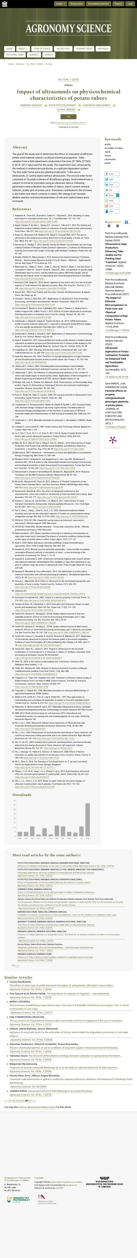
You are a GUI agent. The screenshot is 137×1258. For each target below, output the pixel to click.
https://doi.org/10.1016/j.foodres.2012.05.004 (53, 241)
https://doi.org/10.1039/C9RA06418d (72, 516)
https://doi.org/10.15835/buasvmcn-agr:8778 (43, 487)
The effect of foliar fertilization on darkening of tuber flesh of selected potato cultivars (56, 925)
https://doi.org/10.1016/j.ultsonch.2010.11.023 (35, 304)
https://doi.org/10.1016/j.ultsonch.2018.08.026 (35, 391)
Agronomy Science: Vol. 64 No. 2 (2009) (36, 941)
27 (29, 1100)
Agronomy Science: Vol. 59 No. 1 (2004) (31, 1039)
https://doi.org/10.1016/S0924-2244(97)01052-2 (70, 703)
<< (5, 1100)
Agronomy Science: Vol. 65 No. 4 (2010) (35, 918)
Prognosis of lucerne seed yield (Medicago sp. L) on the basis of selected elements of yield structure (63, 1067)
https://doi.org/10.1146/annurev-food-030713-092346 (42, 288)
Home (11, 64)
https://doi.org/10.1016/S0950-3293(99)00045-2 (36, 674)
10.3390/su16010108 (116, 376)
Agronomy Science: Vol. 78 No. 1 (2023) (31, 997)
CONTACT (34, 54)
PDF (68, 117)
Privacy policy (77, 4)
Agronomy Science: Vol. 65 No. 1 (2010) (31, 1094)
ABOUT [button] (22, 48)
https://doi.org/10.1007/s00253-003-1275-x (56, 738)
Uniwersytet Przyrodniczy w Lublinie (66, 1182)
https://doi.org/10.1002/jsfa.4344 (46, 507)
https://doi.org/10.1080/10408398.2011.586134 (68, 632)
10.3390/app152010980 (118, 273)
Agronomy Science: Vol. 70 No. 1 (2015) (31, 1024)
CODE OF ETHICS (42, 48)
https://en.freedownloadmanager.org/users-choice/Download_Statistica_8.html (50, 594)
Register (118, 4)
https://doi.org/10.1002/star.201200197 (32, 777)
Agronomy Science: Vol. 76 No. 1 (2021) (35, 950)
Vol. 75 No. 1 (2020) (35, 64)
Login (130, 4)
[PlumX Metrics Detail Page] (113, 440)
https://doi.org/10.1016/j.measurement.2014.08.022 (37, 478)
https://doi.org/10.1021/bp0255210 (30, 729)
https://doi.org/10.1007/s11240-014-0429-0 (34, 610)
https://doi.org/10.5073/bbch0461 (29, 279)
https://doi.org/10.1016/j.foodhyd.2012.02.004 (35, 787)
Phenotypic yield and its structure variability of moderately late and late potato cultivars (56, 872)
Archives (20, 64)
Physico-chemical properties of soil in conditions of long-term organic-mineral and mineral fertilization (64, 1047)
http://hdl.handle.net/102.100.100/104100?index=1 (39, 645)
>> (18, 965)
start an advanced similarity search (37, 1107)
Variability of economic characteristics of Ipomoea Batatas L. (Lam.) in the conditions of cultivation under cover (67, 915)
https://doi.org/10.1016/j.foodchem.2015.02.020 (60, 231)
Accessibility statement (98, 4)
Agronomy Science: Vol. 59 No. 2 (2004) (31, 989)
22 (13, 1100)
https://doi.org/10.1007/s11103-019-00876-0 (34, 330)
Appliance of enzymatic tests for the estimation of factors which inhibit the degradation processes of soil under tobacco (69, 1034)
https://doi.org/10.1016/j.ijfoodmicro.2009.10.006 (36, 221)
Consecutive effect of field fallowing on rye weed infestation (60, 1091)
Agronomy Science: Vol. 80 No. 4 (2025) (36, 908)
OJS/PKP (59, 1188)
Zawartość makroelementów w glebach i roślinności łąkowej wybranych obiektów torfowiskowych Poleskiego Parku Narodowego (71, 1081)
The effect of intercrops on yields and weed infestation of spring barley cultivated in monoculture (61, 985)
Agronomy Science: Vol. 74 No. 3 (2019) (35, 885)
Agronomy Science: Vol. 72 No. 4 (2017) (35, 895)
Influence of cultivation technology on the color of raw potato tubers (48, 866)
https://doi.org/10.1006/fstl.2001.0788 (31, 687)
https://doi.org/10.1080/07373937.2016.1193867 (36, 439)
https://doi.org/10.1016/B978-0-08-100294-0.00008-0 (38, 658)
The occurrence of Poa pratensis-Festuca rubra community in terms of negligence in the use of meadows (66, 1020)
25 (23, 1100)
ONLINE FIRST (63, 48)
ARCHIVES (103, 48)
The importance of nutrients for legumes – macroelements (77, 993)
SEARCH (49, 54)
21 (10, 1100)
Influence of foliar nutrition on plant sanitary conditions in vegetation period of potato (55, 957)
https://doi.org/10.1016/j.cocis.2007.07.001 (64, 353)
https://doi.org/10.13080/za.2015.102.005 (46, 577)
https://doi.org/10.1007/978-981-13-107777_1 (35, 767)
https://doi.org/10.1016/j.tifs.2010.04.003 (32, 587)
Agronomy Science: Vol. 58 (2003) (28, 1086)
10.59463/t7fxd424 (115, 427)
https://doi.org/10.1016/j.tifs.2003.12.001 (32, 401)
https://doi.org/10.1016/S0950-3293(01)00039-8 (45, 600)
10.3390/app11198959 (117, 330)
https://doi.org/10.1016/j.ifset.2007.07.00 (41, 758)
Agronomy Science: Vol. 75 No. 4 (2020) (35, 876)
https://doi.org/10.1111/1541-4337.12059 (57, 468)
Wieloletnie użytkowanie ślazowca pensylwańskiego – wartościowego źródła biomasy (55, 947)
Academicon (71, 1185)
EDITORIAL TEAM (15, 54)
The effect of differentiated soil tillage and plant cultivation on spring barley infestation (74, 1055)
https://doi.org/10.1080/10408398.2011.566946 (35, 623)
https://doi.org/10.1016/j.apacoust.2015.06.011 (57, 497)
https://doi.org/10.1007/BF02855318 (31, 362)
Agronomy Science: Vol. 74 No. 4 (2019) (96, 866)
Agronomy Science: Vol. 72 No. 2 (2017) (31, 1012)
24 (20, 1100)
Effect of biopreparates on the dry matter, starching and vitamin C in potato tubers (54, 882)
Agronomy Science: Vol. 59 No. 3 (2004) (31, 1071)
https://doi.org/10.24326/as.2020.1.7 (71, 122)
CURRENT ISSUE (84, 48)
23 (16, 1100)
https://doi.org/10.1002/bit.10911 (58, 748)
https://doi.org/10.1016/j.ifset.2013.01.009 (33, 317)
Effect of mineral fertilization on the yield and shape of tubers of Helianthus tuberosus (56, 892)
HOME (10, 48)
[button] (112, 174)
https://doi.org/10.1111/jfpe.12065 (69, 449)
